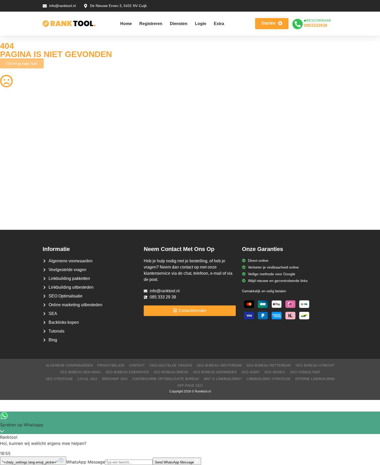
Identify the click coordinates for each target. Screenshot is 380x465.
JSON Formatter (304, 189)
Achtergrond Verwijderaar (118, 139)
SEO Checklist (302, 119)
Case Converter (304, 179)
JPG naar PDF (109, 149)
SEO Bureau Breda (170, 372)
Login (200, 23)
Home (126, 23)
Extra (219, 23)
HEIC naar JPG (206, 149)
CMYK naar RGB (111, 200)
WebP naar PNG (304, 169)
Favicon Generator (209, 210)
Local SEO (87, 379)
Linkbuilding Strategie (269, 379)
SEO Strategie (59, 379)
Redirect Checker (305, 210)
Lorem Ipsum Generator (20, 189)
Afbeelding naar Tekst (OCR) (120, 169)
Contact (137, 365)
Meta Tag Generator (210, 200)
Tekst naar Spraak (306, 159)
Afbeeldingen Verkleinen (213, 119)
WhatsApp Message (85, 461)
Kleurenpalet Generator (116, 210)
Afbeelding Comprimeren (117, 159)
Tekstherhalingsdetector (19, 220)
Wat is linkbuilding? (223, 379)
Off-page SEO (190, 386)
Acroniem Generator (210, 129)
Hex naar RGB (109, 179)
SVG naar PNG (12, 179)
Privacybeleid (110, 365)
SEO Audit (250, 372)
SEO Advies (274, 372)
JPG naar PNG (206, 169)
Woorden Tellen (110, 119)
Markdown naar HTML (18, 200)
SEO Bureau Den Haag (80, 372)
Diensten (178, 23)
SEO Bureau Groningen (215, 372)
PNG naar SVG (12, 139)
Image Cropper (206, 139)
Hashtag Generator (306, 200)
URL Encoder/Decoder (115, 189)
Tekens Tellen (11, 159)
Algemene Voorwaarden (69, 365)
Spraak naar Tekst (15, 169)
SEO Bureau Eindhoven (127, 372)
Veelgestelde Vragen (170, 365)
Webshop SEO (114, 379)
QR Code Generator (16, 119)
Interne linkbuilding (315, 379)
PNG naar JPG (206, 159)
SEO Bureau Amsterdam (219, 365)
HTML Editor (301, 129)
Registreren (150, 23)
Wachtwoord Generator (310, 149)
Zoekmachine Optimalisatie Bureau (165, 379)
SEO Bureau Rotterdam (268, 365)
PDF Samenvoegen (16, 149)
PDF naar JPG (303, 139)
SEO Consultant (305, 372)
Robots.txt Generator (17, 129)
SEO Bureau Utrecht (315, 365)
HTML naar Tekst (14, 210)
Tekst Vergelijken (207, 179)
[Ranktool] (69, 24)
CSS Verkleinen (109, 129)
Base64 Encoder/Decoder (215, 189)
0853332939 (315, 25)
